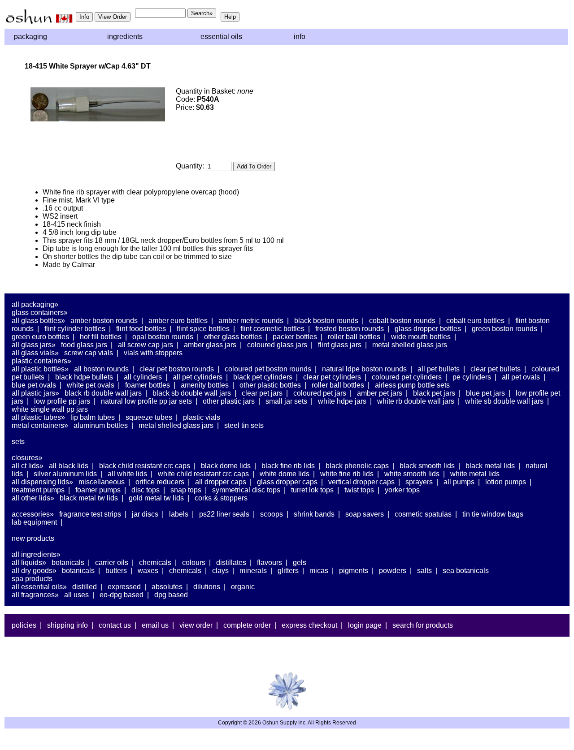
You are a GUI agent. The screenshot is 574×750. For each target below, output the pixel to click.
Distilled (84, 587)
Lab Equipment (34, 522)
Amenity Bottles (205, 385)
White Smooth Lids (411, 474)
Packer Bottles (295, 337)
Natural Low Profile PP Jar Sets (146, 401)
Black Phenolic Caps (357, 466)
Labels (178, 514)
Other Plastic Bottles (270, 385)
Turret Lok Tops (312, 490)
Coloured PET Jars (319, 393)
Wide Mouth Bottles (421, 337)
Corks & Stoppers (221, 498)
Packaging (30, 36)
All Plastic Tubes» (38, 417)
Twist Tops (359, 490)
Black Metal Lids (490, 466)
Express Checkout (309, 625)
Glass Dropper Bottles (428, 328)
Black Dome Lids (226, 466)
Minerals (253, 570)
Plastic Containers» (41, 361)
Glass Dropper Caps (287, 482)
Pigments (353, 570)
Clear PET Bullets (495, 369)
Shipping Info (67, 625)
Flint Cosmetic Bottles (272, 328)
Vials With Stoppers (153, 353)
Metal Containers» (40, 425)
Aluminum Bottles (101, 425)
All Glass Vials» (35, 353)
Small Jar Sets (286, 401)
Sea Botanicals (466, 570)
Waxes (148, 570)
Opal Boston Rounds (162, 337)
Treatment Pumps (38, 490)
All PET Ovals (521, 377)
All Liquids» (29, 562)
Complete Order (247, 625)
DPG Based (171, 595)
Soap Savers (364, 514)
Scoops (271, 514)
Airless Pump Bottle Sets (412, 385)
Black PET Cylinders (262, 377)
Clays (220, 570)
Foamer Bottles (147, 385)
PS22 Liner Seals (224, 514)
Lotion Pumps (505, 482)
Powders (392, 570)
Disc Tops (145, 490)
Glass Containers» (40, 312)
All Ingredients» (36, 554)
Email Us (155, 625)
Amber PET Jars (379, 393)
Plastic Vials (201, 417)
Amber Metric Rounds (250, 320)
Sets (18, 441)
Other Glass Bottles (233, 337)
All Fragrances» (35, 595)
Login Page (365, 625)
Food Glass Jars (84, 345)
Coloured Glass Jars (277, 345)
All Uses (76, 595)
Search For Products (422, 625)
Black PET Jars (434, 393)
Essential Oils (221, 36)
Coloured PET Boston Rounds (268, 369)
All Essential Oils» (39, 587)
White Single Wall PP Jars (50, 409)
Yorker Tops (402, 490)
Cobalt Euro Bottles (475, 320)
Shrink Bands (314, 514)
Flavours (269, 562)
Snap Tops (185, 490)
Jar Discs (145, 514)
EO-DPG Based (122, 595)
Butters (116, 570)
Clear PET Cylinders (332, 377)
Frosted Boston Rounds (349, 328)
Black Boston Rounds (326, 320)
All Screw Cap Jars (145, 345)
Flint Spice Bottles (203, 328)
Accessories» (33, 514)
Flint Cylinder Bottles (74, 328)
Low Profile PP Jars (62, 401)
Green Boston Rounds (504, 328)
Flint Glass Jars (339, 345)
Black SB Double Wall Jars (191, 393)
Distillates (231, 562)
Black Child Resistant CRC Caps (144, 466)
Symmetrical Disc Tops (246, 490)
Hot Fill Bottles (101, 337)
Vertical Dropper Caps (361, 482)
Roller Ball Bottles (354, 337)
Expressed (124, 587)
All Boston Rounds (101, 369)
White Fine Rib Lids (347, 474)
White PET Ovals (90, 385)
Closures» (27, 457)
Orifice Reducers (159, 482)
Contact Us (115, 625)
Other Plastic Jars (229, 401)
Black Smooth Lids (427, 466)
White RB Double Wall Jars (415, 401)
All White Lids (127, 474)
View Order (196, 625)
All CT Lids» (27, 466)
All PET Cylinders (197, 377)
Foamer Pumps (98, 490)
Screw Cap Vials (88, 353)
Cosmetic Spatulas (423, 514)
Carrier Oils (111, 562)
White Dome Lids (284, 474)
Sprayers (419, 482)
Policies (24, 625)
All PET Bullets (438, 369)
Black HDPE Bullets (84, 377)
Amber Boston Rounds (104, 320)
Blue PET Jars (485, 393)
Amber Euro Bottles (178, 320)
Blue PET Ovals (34, 385)
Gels (299, 562)
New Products (33, 538)
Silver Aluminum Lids (65, 474)
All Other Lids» (33, 498)
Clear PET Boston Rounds (176, 369)
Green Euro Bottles (40, 337)
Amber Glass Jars (210, 345)
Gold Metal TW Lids (156, 498)
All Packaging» (35, 304)
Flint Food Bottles (141, 328)
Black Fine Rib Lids (288, 466)
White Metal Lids (475, 474)
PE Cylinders (471, 377)
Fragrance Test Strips (90, 514)
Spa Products (32, 578)
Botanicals (68, 562)
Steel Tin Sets (244, 425)
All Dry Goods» (34, 570)
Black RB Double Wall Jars (103, 393)
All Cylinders (143, 377)
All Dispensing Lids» (42, 482)
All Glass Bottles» (38, 320)
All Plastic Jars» (35, 393)
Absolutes (167, 587)
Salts (424, 570)
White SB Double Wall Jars (504, 401)
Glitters (288, 570)
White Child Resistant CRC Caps (203, 474)
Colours (193, 562)
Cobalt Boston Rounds (402, 320)
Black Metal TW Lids (89, 498)
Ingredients (125, 36)
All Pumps (459, 482)
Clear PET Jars (262, 393)
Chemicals (155, 562)
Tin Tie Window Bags (492, 514)
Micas (318, 570)
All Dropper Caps (220, 482)
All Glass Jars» (34, 345)
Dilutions (206, 587)
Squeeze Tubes (149, 417)
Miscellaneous (101, 482)
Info (299, 36)
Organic (243, 587)
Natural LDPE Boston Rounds (364, 369)
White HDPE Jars (342, 401)
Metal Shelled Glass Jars (409, 345)
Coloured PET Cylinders (407, 377)
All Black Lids (68, 466)
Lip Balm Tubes (92, 417)
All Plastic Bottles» (40, 369)
